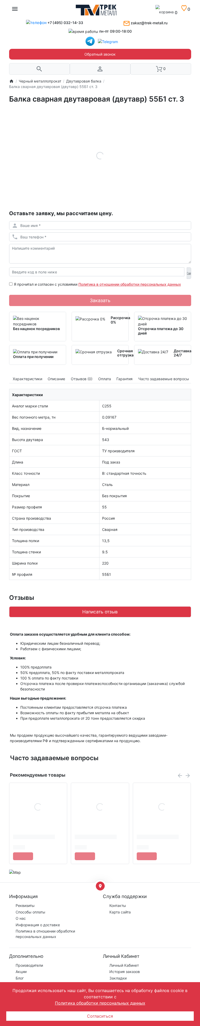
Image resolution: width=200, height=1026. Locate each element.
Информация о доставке (38, 925)
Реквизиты (25, 905)
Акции (21, 971)
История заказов (124, 971)
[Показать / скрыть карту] (100, 886)
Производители (29, 965)
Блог (20, 978)
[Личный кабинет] (100, 69)
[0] (181, 13)
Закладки (118, 978)
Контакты (117, 905)
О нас (21, 918)
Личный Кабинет (124, 965)
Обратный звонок (100, 54)
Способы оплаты (30, 912)
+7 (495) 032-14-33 (65, 22)
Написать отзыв (100, 611)
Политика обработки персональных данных (100, 1003)
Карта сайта (120, 912)
